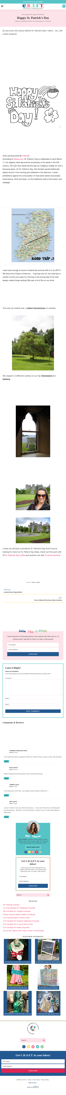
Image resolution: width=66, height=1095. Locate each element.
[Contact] (40, 852)
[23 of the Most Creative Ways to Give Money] (17, 959)
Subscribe (33, 654)
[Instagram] (29, 852)
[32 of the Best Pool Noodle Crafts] (17, 985)
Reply (6, 761)
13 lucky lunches (52, 555)
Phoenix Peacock (16, 750)
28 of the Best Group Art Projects (48, 988)
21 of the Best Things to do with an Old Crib (48, 962)
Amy (11, 801)
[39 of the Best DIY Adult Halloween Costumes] (17, 1011)
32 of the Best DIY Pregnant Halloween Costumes (21, 921)
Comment (8, 678)
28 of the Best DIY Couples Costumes (16, 911)
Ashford (6, 379)
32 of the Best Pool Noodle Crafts (17, 988)
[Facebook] (25, 852)
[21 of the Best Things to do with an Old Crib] (48, 959)
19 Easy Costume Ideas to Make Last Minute (19, 914)
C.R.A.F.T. (33, 6)
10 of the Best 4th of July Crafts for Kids (18, 924)
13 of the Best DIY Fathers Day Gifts (16, 927)
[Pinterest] (33, 852)
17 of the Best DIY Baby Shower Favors (48, 1014)
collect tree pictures (35, 308)
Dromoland (47, 376)
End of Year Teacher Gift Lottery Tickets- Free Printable (23, 931)
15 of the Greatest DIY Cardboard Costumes (19, 908)
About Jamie (29, 14)
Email (7, 704)
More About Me (33, 847)
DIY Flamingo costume (11, 905)
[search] (64, 6)
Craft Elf (25, 155)
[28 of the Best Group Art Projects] (48, 985)
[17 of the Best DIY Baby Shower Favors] (48, 1011)
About (29, 1079)
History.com (18, 159)
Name (7, 698)
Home (23, 14)
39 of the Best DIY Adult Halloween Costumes (17, 1014)
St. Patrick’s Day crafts (15, 555)
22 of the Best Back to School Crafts (16, 918)
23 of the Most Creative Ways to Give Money (17, 962)
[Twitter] (36, 852)
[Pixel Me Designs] (36, 1087)
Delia (11, 767)
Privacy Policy (45, 1079)
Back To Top (32, 1082)
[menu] (2, 6)
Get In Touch (36, 1079)
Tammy (12, 784)
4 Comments (48, 21)
